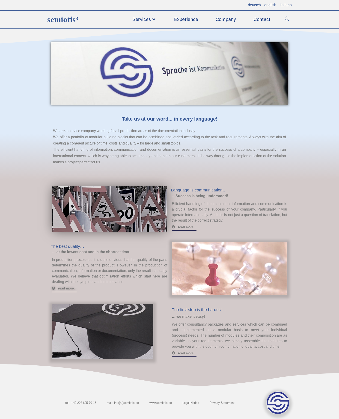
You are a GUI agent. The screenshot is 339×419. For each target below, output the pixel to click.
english (270, 5)
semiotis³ (62, 19)
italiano (286, 5)
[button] (184, 227)
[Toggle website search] (287, 19)
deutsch (254, 5)
